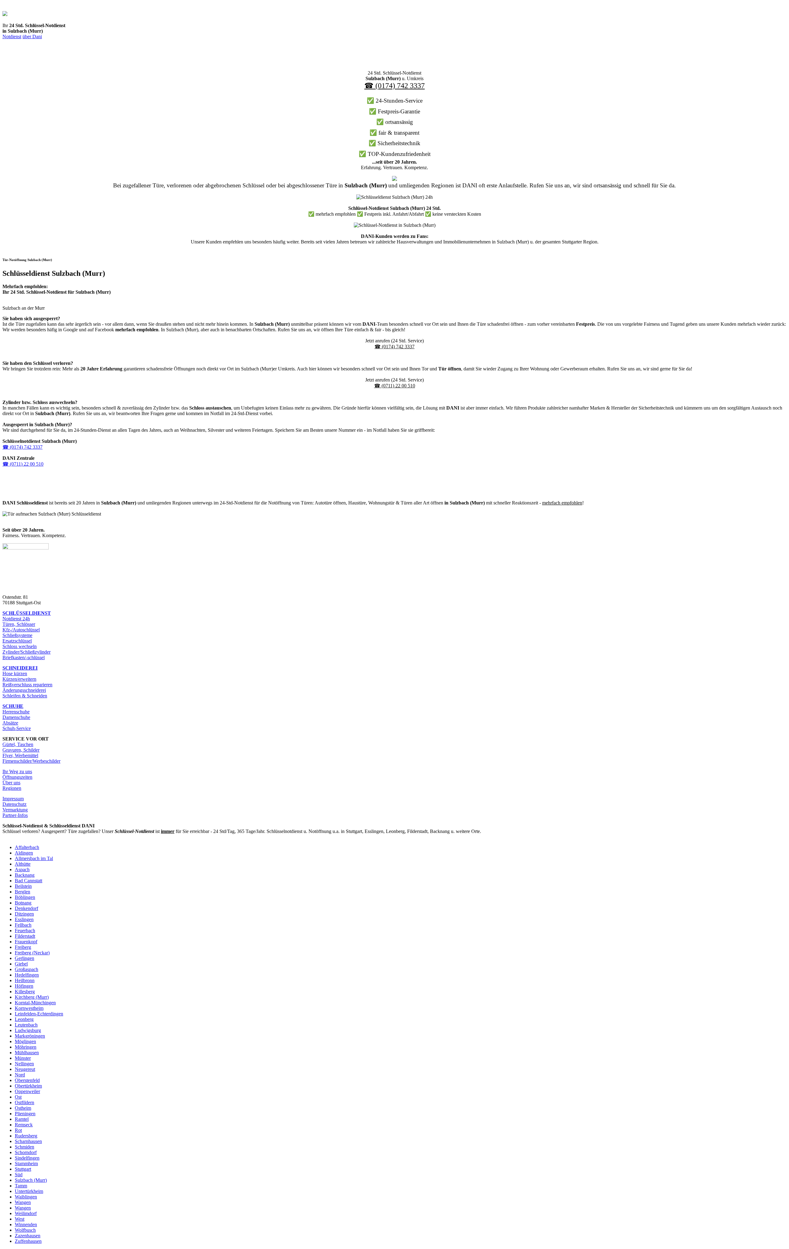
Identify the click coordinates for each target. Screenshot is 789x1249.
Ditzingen (24, 913)
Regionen (11, 788)
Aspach (22, 869)
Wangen (23, 1202)
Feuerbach (25, 930)
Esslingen (24, 919)
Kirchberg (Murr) (32, 997)
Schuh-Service (16, 728)
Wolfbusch (25, 1230)
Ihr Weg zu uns (17, 771)
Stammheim (26, 1163)
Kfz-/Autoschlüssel (21, 629)
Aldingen (24, 852)
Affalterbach (27, 847)
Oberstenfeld (27, 1080)
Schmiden (24, 1146)
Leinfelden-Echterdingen (39, 1013)
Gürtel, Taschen (17, 744)
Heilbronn (25, 980)
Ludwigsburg (28, 1030)
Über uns (11, 782)
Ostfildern (24, 1102)
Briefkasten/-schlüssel (23, 657)
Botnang (23, 902)
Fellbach (23, 925)
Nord (20, 1074)
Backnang (25, 875)
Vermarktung (15, 809)
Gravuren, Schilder (20, 750)
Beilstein (23, 886)
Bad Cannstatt (28, 880)
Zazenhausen (27, 1235)
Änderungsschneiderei (24, 690)
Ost (18, 1097)
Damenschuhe (16, 717)
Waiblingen (26, 1196)
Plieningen (25, 1113)
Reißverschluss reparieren (27, 684)
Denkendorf (26, 908)
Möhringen (25, 1047)
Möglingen (25, 1041)
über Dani (32, 36)
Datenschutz (14, 804)
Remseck (24, 1124)
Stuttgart (23, 1169)
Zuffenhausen (28, 1241)
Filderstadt (25, 936)
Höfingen (24, 986)
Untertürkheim (29, 1191)
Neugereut (25, 1069)
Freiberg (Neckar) (32, 952)
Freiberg (23, 947)
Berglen (22, 891)
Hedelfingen (27, 975)
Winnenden (26, 1224)
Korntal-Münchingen (35, 1002)
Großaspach (26, 969)
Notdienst (11, 36)
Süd (18, 1174)
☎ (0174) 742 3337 (394, 86)
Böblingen (25, 897)
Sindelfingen (27, 1158)
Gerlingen (24, 958)
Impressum (13, 798)
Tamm (21, 1185)
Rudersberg (26, 1135)
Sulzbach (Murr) (31, 1180)
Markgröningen (30, 1036)
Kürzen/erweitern (19, 679)
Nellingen (24, 1063)
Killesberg (25, 991)
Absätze (10, 722)
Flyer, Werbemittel (20, 755)
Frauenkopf (26, 941)
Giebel (21, 963)
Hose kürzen (14, 673)
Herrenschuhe (16, 711)
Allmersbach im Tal (34, 858)
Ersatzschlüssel (17, 640)
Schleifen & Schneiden (24, 695)
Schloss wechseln (19, 646)
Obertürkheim (28, 1085)
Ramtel (22, 1119)
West (19, 1219)
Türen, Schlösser (18, 624)
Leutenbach (26, 1024)
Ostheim (23, 1108)
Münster (23, 1058)
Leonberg (24, 1019)
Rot (18, 1130)
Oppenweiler (27, 1091)
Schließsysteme (17, 635)
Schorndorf (26, 1152)
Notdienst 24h (16, 618)
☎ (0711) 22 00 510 (394, 385)
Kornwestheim (29, 1008)
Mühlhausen (27, 1052)
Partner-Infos (15, 815)
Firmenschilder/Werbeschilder (31, 761)
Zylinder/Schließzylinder (26, 652)
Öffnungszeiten (17, 777)
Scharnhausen (28, 1141)
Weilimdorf (26, 1213)
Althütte (23, 864)
